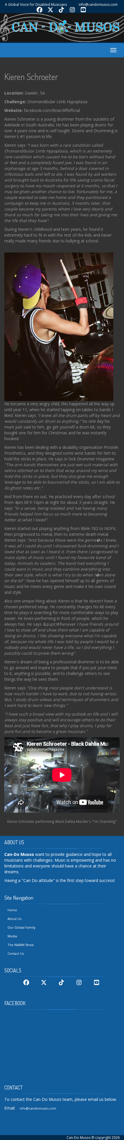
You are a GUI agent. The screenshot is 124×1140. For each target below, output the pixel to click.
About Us (14, 918)
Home (12, 910)
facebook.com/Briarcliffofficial (52, 110)
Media (12, 936)
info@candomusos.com (98, 4)
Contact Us (15, 953)
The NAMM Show (20, 945)
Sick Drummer (82, 459)
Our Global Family (21, 927)
